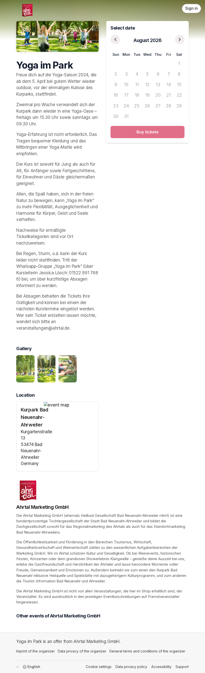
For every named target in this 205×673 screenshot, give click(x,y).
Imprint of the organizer (35, 651)
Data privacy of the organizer (82, 651)
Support (182, 666)
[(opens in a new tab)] (71, 405)
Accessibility (161, 666)
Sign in (191, 8)
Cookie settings (99, 666)
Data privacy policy (131, 666)
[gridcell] (116, 64)
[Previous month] (115, 39)
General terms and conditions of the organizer (147, 651)
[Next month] (179, 39)
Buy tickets (147, 131)
